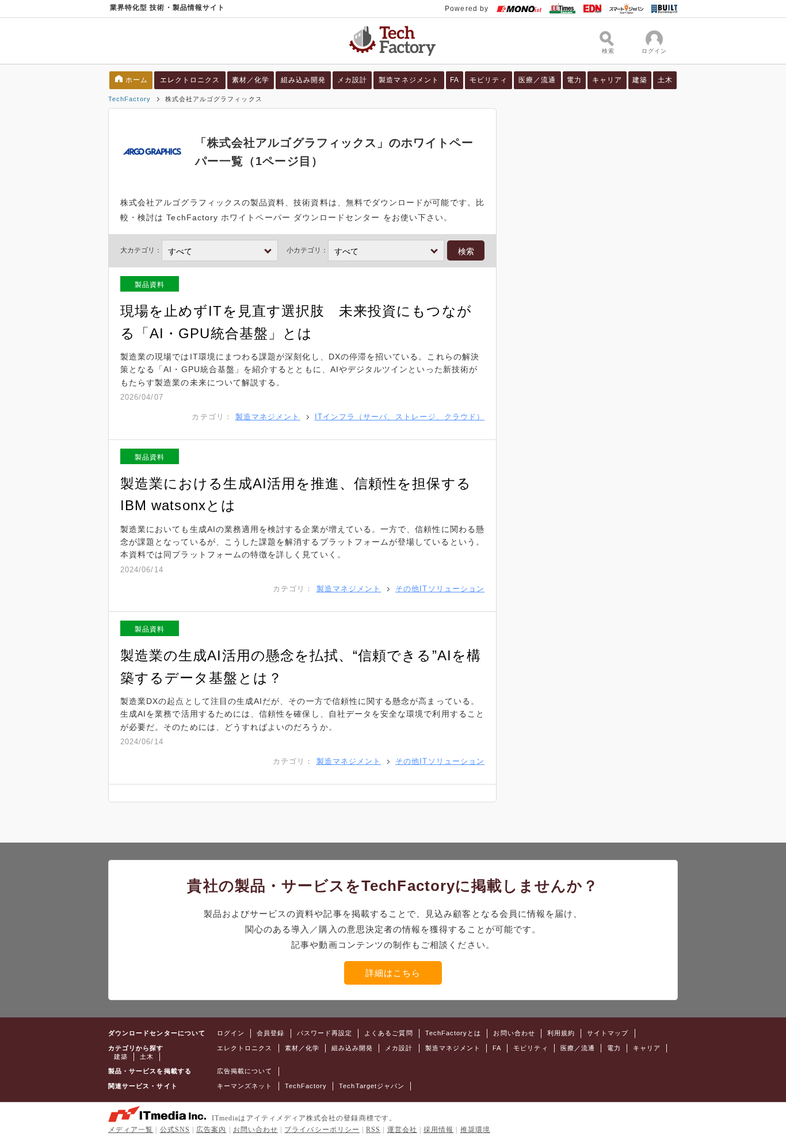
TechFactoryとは (453, 1033)
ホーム (136, 80)
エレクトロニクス (190, 80)
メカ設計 (352, 80)
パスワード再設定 (325, 1033)
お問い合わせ (514, 1033)
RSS (373, 1130)
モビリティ (488, 80)
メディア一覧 (130, 1130)
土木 (665, 80)
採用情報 (438, 1130)
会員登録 (270, 1033)
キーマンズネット (245, 1085)
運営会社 (402, 1130)
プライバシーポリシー (322, 1130)
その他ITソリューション (439, 588)
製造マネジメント (409, 80)
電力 (574, 80)
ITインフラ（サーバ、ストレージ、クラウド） (399, 416)
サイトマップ (607, 1033)
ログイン (231, 1033)
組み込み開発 (303, 80)
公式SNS (175, 1130)
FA (454, 80)
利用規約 (561, 1033)
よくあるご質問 (388, 1033)
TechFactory (129, 98)
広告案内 (211, 1130)
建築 (639, 80)
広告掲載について (245, 1070)
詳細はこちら (393, 973)
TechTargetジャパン (372, 1085)
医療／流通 (537, 80)
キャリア (607, 80)
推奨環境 (475, 1130)
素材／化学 (250, 80)
